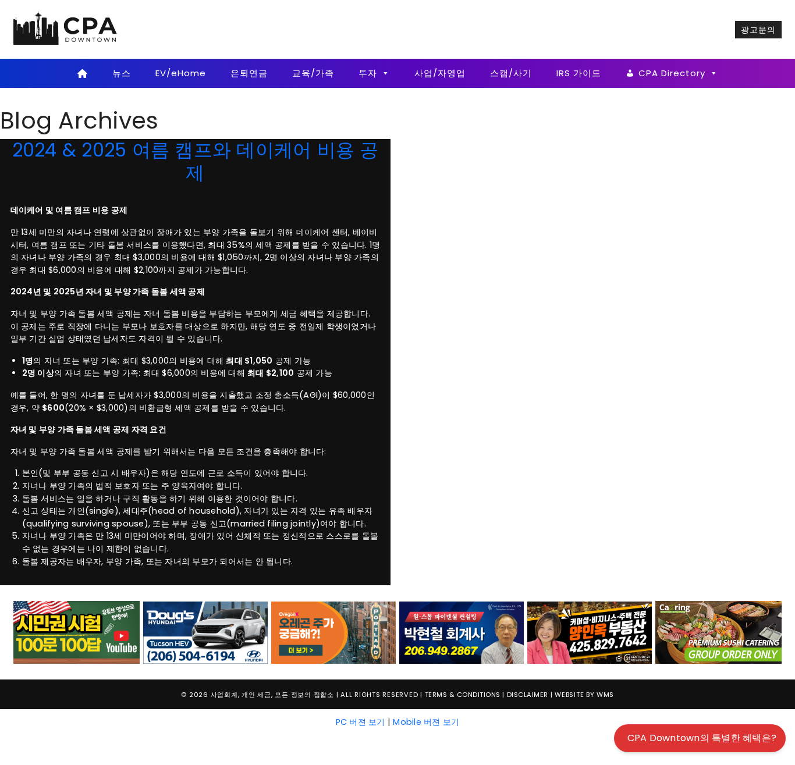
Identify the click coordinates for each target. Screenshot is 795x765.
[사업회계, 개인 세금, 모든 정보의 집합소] (65, 29)
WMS (605, 694)
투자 (368, 73)
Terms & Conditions (463, 694)
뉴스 (121, 73)
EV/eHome (180, 73)
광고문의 (758, 29)
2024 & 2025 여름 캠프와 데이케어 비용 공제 (195, 161)
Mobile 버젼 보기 (426, 722)
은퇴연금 (249, 73)
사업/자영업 (440, 73)
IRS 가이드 (578, 73)
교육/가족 (313, 73)
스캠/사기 (511, 73)
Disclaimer (527, 694)
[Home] (82, 73)
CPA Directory (671, 73)
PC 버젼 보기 (360, 722)
